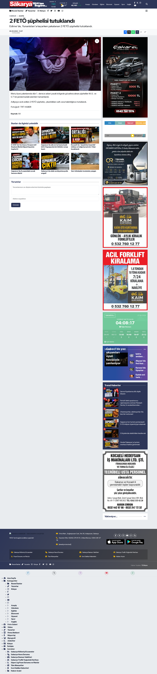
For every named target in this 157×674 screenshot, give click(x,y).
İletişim (10, 646)
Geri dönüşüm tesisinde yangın (83, 171)
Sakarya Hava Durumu (55, 552)
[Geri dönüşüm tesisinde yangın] (85, 161)
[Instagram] (123, 535)
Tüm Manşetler (53, 556)
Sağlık (14, 622)
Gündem (15, 608)
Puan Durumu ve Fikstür (22, 556)
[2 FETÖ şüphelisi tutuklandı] (55, 64)
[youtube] (106, 573)
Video (10, 627)
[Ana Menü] (146, 11)
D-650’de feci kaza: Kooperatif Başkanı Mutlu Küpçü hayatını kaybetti (23, 147)
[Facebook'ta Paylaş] (125, 32)
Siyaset (14, 616)
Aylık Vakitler (110, 342)
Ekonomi (15, 613)
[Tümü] (145, 516)
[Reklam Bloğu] (125, 77)
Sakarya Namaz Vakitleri (90, 552)
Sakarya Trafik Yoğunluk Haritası (127, 552)
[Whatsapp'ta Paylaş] (133, 32)
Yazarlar (32, 11)
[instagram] (80, 573)
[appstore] (115, 541)
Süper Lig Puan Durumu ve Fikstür (25, 663)
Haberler (12, 16)
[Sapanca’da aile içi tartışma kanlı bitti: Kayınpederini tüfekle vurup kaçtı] (55, 135)
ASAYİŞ (21, 16)
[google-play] (135, 541)
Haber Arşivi (120, 556)
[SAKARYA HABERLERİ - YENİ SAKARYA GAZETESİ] (28, 4)
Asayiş (14, 605)
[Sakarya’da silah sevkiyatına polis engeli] (55, 161)
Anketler (11, 641)
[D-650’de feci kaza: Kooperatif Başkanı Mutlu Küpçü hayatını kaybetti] (25, 135)
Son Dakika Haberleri (89, 556)
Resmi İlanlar (18, 11)
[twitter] (54, 573)
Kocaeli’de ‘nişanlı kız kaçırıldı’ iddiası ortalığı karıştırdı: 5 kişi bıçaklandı (83, 147)
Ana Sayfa (11, 578)
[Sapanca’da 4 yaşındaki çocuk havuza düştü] (25, 161)
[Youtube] (127, 535)
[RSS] (135, 535)
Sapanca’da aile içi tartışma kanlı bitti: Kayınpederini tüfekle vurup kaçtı (54, 147)
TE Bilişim (144, 565)
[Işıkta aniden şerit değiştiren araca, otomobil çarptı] (132, 355)
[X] (119, 535)
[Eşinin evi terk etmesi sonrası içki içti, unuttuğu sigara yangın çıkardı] (132, 376)
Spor (13, 619)
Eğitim (14, 611)
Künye (43, 11)
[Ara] (147, 4)
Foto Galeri (12, 624)
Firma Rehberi (13, 633)
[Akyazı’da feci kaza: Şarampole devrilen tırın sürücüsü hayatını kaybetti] (132, 362)
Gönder (16, 205)
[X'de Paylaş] (129, 32)
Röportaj (11, 635)
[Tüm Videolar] (145, 349)
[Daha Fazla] (137, 32)
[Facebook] (115, 535)
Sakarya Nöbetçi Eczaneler (23, 552)
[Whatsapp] (131, 535)
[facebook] (28, 573)
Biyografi (11, 638)
